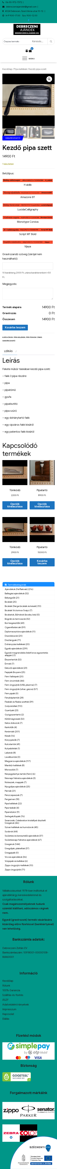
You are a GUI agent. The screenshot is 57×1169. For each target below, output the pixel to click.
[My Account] (26, 51)
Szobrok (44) (11, 831)
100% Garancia (11, 990)
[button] (49, 79)
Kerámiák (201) (12, 731)
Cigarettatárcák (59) (15, 627)
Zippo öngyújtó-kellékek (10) (19, 865)
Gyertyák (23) (11, 710)
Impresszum (9, 1009)
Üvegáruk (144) (12, 844)
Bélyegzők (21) (12, 597)
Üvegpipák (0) (12, 852)
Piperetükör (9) (12, 812)
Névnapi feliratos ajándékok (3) (20, 778)
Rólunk (6, 985)
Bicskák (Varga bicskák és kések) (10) (23, 606)
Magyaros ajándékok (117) (18, 761)
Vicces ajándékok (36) (16, 857)
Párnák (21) (10, 790)
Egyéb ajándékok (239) (16, 648)
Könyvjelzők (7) (12, 739)
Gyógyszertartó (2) (14, 714)
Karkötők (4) (11, 727)
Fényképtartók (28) (14, 697)
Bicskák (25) (11, 601)
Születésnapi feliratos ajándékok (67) (23, 839)
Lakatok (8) (10, 752)
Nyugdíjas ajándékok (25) (17, 786)
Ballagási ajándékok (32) (17, 593)
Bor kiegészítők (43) (14, 623)
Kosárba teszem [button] (42, 562)
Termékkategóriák (16, 584)
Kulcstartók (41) (12, 744)
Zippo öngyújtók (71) (15, 869)
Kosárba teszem (15, 327)
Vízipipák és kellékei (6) (16, 861)
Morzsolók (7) (11, 769)
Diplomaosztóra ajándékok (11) (20, 631)
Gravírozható (8, 341)
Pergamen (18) (12, 799)
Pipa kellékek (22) (13, 803)
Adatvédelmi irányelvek (15, 1004)
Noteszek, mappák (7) (16, 782)
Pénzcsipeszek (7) (14, 795)
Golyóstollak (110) (13, 706)
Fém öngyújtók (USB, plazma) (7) (21, 684)
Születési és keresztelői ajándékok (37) (24, 835)
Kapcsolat (8, 1014)
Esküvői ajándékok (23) (16, 668)
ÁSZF (5, 1000)
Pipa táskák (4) (12, 807)
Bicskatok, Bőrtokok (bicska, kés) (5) (22, 614)
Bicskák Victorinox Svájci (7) (18, 610)
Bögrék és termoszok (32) (17, 618)
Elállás (5, 1018)
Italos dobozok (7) (13, 723)
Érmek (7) (9, 663)
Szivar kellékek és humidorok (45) (21, 827)
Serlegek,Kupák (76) (15, 816)
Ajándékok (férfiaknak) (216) (19, 589)
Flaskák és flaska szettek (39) (19, 701)
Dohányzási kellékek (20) (17, 644)
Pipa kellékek (20, 69)
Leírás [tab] (8, 351)
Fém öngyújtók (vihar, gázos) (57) (21, 689)
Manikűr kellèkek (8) (15, 765)
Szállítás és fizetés (12, 995)
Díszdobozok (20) (13, 635)
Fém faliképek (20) (14, 676)
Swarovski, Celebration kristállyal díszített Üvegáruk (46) (25, 821)
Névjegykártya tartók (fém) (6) (20, 773)
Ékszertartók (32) (13, 659)
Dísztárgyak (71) (13, 640)
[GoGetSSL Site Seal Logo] (16, 1076)
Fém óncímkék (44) (14, 680)
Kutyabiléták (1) (12, 748)
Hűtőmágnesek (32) (14, 718)
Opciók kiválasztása (14, 505)
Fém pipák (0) (11, 693)
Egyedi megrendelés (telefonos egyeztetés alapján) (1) (26, 654)
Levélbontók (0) (12, 757)
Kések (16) (10, 735)
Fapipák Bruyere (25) (15, 672)
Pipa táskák (31, 337)
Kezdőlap (7, 69)
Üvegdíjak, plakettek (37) (17, 848)
